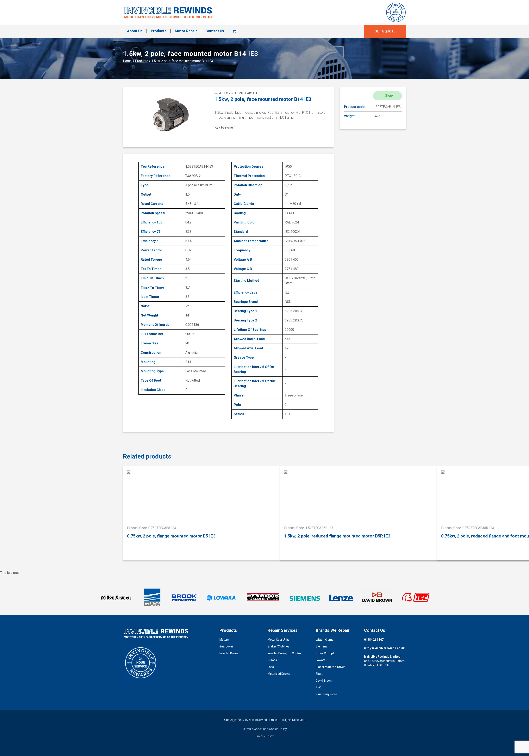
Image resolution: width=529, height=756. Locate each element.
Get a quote (385, 31)
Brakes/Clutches (278, 646)
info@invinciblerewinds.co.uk (384, 648)
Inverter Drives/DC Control (284, 653)
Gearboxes (226, 646)
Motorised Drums (279, 673)
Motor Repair (186, 31)
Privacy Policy (264, 736)
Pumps (272, 660)
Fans (271, 667)
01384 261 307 (374, 639)
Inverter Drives (228, 653)
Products (158, 31)
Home (127, 61)
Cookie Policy (278, 729)
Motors (224, 639)
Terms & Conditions (255, 729)
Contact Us (214, 31)
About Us (134, 31)
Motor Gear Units (279, 639)
